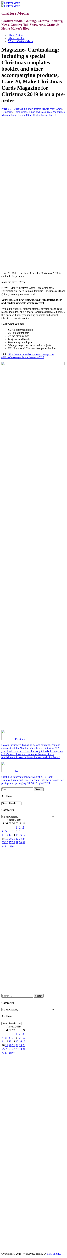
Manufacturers (9, 115)
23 (20, 838)
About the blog (16, 38)
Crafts (59, 108)
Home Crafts (20, 111)
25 (3, 842)
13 (10, 834)
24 (24, 838)
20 (10, 838)
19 (6, 838)
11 (3, 834)
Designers (6, 111)
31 (24, 842)
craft (52, 108)
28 (13, 842)
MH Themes (54, 1253)
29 (17, 842)
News (21, 115)
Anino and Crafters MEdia (34, 108)
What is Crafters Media (20, 41)
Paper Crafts (47, 115)
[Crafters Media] (10, 2)
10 (24, 831)
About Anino (15, 35)
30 (20, 842)
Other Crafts (33, 115)
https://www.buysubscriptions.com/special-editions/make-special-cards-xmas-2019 (27, 356)
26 (6, 842)
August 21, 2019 (10, 108)
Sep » (12, 846)
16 (20, 834)
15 (17, 834)
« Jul (4, 846)
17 (24, 834)
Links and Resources (40, 111)
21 (13, 838)
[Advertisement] (33, 143)
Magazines (59, 111)
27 (10, 842)
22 (17, 838)
